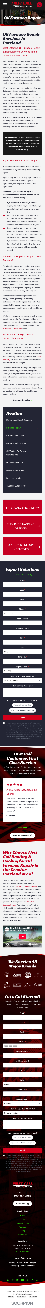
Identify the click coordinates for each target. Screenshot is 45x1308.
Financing (22, 1227)
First (22, 580)
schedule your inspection (12, 328)
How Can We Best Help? (22, 686)
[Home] (21, 5)
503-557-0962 (22, 1195)
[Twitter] (27, 1280)
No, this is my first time (22, 705)
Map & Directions (22, 1252)
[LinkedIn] (37, 1280)
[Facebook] (13, 1280)
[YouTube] (22, 1280)
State (23, 647)
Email (23, 599)
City (22, 638)
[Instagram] (17, 1280)
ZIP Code (22, 657)
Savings (23, 1231)
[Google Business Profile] (8, 1280)
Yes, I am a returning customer (22, 710)
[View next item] (25, 827)
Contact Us (22, 1235)
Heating (22, 1215)
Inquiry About (22, 667)
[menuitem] (22, 421)
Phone (22, 609)
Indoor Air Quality (22, 1223)
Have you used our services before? (22, 700)
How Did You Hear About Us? (22, 676)
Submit (23, 718)
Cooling (22, 1219)
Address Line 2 (22, 628)
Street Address (22, 619)
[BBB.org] (32, 1280)
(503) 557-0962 (22, 143)
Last (22, 590)
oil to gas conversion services (26, 886)
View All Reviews (21, 835)
